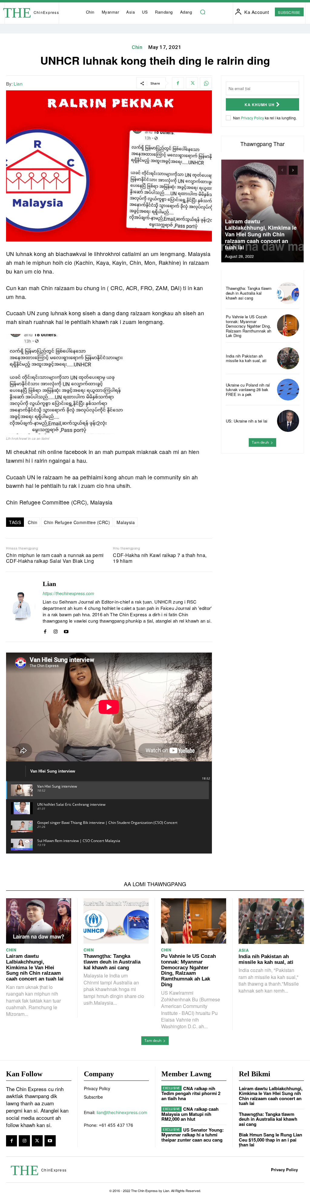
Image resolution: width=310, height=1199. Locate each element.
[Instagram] (55, 630)
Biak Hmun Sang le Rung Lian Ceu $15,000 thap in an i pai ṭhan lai (270, 1139)
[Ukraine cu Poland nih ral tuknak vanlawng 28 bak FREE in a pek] (288, 390)
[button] (202, 12)
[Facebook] (178, 83)
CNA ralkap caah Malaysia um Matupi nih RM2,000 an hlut (190, 1114)
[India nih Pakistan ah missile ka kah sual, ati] (288, 358)
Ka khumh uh (260, 104)
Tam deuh (260, 442)
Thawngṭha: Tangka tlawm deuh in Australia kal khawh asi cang (249, 292)
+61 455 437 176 (116, 1125)
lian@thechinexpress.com (122, 1112)
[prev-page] (282, 170)
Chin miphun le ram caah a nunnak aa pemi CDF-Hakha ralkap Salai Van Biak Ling (55, 558)
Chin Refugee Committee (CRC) (77, 522)
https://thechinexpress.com (68, 593)
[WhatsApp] (206, 83)
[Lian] (20, 607)
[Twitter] (192, 83)
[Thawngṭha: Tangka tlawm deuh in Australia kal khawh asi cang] (288, 293)
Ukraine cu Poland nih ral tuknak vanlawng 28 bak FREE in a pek (248, 389)
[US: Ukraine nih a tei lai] (288, 421)
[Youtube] (66, 630)
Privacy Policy (252, 117)
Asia (244, 950)
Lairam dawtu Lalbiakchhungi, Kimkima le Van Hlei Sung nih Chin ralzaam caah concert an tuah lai (261, 234)
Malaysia (126, 522)
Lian (18, 83)
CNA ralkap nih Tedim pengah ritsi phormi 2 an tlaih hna (190, 1093)
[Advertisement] (262, 498)
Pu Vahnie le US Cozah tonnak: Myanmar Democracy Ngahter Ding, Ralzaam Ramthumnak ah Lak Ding (248, 326)
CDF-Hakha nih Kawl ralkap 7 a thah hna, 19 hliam (159, 558)
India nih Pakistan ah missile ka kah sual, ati (246, 358)
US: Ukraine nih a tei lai (246, 421)
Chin (137, 47)
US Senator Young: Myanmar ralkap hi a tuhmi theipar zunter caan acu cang (192, 1134)
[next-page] (293, 170)
